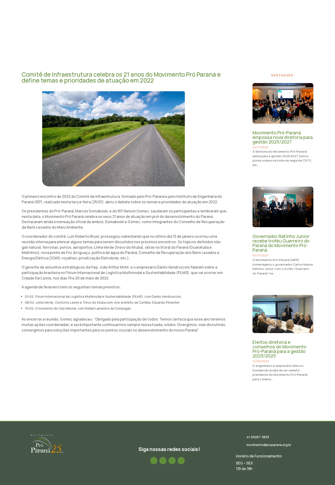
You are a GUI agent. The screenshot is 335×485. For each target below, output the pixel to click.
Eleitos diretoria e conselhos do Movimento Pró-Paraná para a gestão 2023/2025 (279, 349)
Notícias (179, 16)
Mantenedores (269, 16)
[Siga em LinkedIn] (172, 460)
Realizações (220, 16)
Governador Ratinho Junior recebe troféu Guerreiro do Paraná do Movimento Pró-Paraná (281, 243)
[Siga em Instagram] (163, 460)
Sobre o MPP (135, 16)
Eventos (198, 16)
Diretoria (159, 16)
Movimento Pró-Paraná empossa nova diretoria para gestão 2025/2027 (283, 137)
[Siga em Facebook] (153, 460)
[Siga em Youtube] (181, 460)
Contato (294, 16)
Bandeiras (243, 16)
